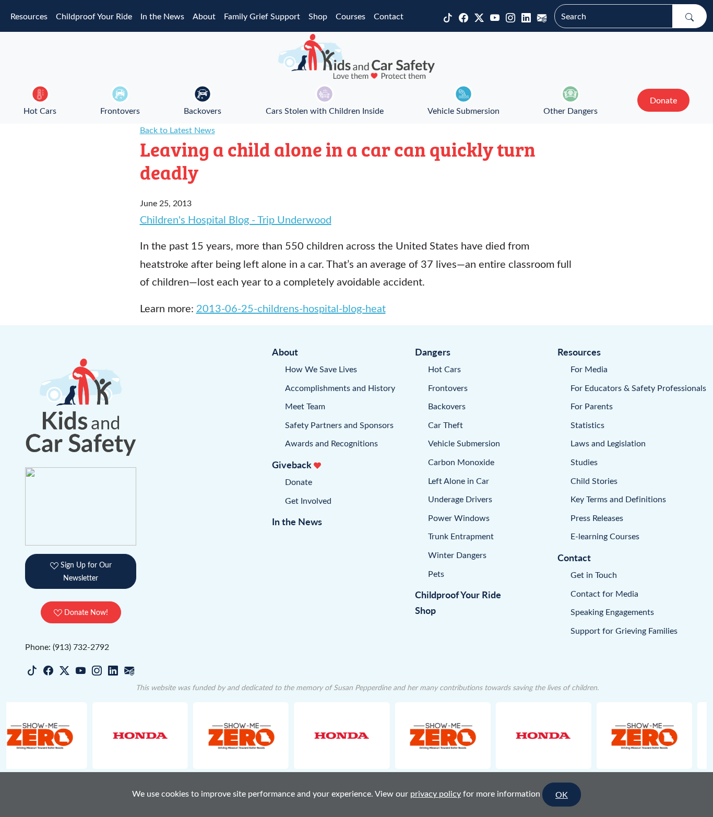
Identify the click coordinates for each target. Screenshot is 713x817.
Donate (298, 481)
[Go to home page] (356, 56)
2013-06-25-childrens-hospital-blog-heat (291, 308)
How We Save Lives (321, 368)
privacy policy (435, 793)
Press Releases (597, 517)
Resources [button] (28, 15)
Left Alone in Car (458, 480)
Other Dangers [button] (570, 110)
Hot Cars (39, 110)
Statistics (587, 424)
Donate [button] (663, 99)
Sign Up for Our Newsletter (85, 571)
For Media (589, 368)
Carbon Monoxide (461, 461)
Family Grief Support (262, 15)
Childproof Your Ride (94, 15)
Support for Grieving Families (624, 630)
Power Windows (459, 517)
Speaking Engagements (612, 611)
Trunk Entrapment (461, 535)
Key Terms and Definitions (618, 498)
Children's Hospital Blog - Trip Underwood (235, 219)
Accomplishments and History (340, 387)
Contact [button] (388, 15)
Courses (350, 15)
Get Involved (308, 500)
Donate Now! (85, 612)
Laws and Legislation (608, 442)
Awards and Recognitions (331, 442)
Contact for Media (604, 593)
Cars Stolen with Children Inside (325, 110)
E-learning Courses (605, 535)
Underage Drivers (460, 498)
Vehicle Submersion (463, 110)
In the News (162, 15)
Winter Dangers (457, 554)
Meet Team (305, 405)
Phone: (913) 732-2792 (67, 646)
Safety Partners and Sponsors (339, 424)
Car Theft (445, 424)
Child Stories (594, 480)
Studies (584, 461)
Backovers (202, 110)
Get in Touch (594, 574)
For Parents (592, 405)
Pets (436, 573)
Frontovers (120, 110)
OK (561, 794)
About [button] (204, 15)
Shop (317, 15)
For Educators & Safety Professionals (638, 387)
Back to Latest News (177, 129)
